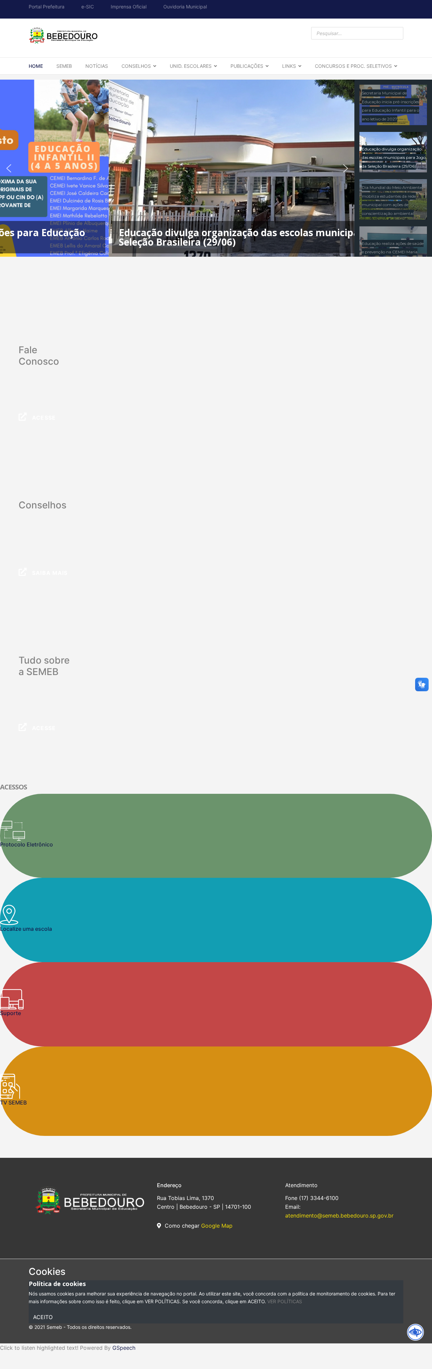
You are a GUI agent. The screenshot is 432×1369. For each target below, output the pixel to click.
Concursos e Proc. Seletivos (353, 66)
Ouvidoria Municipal (185, 6)
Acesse (43, 417)
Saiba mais (49, 572)
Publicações (247, 66)
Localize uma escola (26, 928)
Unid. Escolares (191, 66)
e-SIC (87, 6)
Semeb (64, 66)
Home (36, 66)
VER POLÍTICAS (284, 1301)
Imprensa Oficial (128, 6)
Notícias (96, 66)
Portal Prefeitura (46, 6)
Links (289, 66)
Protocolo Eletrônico (26, 844)
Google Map (217, 1225)
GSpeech (123, 1347)
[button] (8, 168)
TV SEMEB (13, 1102)
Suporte (10, 1013)
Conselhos (136, 66)
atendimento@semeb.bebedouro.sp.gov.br (339, 1215)
